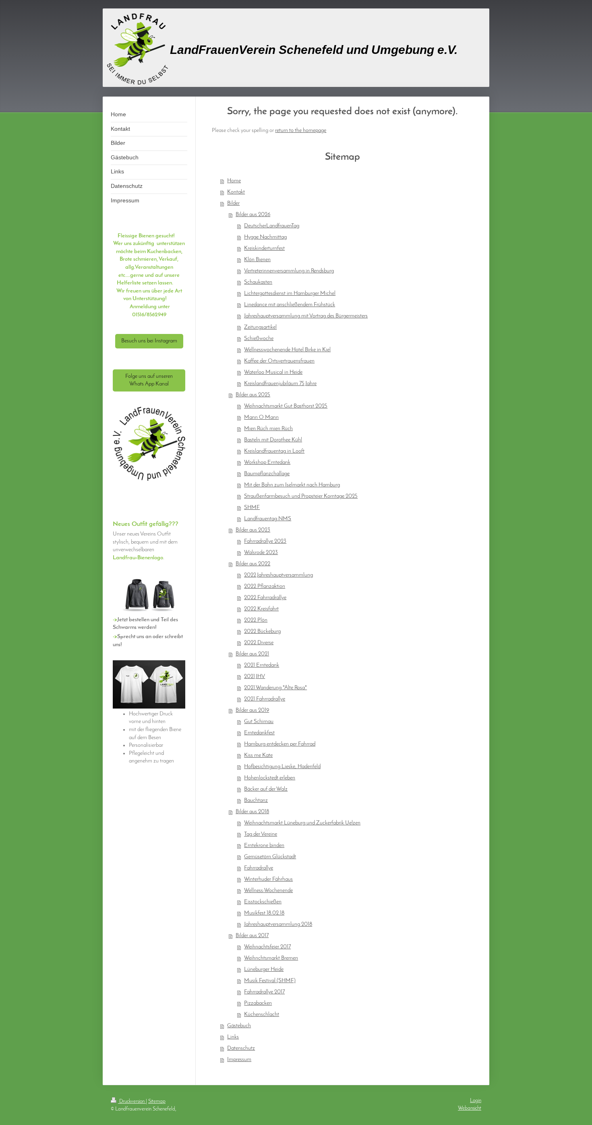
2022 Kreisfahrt (261, 609)
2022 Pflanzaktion (264, 586)
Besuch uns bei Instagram (149, 341)
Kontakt (236, 192)
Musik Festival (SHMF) (270, 981)
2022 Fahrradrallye (265, 598)
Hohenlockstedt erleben (269, 778)
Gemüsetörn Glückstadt (270, 857)
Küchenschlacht (261, 1015)
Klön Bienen (257, 260)
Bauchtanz (256, 800)
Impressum (239, 1060)
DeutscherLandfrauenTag (271, 226)
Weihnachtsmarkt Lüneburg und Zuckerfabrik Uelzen (302, 823)
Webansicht (469, 1108)
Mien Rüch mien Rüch (268, 429)
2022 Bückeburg (262, 631)
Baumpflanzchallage (267, 474)
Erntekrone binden (264, 846)
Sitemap (157, 1101)
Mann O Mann (261, 417)
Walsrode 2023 (261, 553)
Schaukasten (258, 282)
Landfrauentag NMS (267, 519)
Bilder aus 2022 (253, 564)
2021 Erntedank (261, 665)
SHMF (252, 508)
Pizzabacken (258, 1003)
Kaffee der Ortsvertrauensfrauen (279, 361)
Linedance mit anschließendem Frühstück (289, 305)
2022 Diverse (258, 643)
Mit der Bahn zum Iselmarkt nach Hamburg (292, 485)
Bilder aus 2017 (252, 936)
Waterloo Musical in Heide (273, 372)
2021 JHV (254, 677)
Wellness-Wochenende (268, 891)
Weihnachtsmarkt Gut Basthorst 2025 (285, 406)
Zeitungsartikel (260, 327)
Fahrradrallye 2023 (265, 541)
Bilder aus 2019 (252, 710)
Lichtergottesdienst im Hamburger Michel (289, 294)
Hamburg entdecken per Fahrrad (279, 744)
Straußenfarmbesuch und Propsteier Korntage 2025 (301, 496)
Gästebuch (239, 1026)
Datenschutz (241, 1048)
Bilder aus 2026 (253, 215)
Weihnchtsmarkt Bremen (271, 958)
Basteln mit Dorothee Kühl (273, 440)
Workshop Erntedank (267, 462)
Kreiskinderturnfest (264, 248)
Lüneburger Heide (264, 969)
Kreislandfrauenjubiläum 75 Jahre (280, 384)
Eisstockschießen (263, 902)
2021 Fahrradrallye (264, 699)
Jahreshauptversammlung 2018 (278, 924)
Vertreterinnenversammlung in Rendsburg (289, 271)
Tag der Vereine (260, 834)
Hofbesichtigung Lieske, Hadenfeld (282, 767)
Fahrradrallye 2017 (264, 992)
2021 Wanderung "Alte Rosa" (275, 688)
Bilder (233, 203)
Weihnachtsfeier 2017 (267, 947)
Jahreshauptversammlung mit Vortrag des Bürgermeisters (306, 316)
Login (475, 1100)
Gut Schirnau (258, 722)
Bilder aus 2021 (252, 654)
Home (234, 181)
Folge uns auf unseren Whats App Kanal (149, 380)
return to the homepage (300, 131)
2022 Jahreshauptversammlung (278, 575)
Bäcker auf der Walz (266, 789)
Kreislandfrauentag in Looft (274, 451)
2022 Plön (255, 620)
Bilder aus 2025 (253, 395)
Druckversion (132, 1101)
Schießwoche (258, 339)
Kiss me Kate (258, 755)
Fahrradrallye (258, 868)
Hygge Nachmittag (265, 237)
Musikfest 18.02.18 (264, 913)
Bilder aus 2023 (253, 530)
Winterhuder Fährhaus (268, 879)
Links (233, 1037)
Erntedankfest (259, 733)
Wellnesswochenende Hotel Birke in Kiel (287, 350)
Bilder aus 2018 (252, 812)
